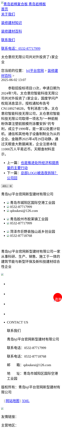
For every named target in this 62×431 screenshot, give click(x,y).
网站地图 (12, 401)
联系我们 (15, 314)
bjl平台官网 (35, 71)
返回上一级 (7, 186)
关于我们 (15, 284)
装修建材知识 (19, 294)
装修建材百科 (19, 304)
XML (26, 401)
